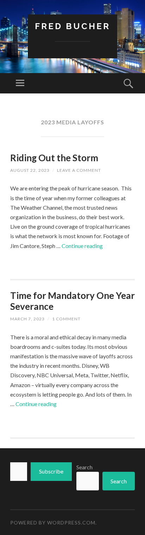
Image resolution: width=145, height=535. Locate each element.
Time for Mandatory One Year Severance (72, 301)
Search (84, 467)
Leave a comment (79, 170)
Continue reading (82, 245)
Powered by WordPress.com (52, 523)
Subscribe (51, 471)
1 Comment (66, 318)
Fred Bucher (72, 26)
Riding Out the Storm (54, 157)
